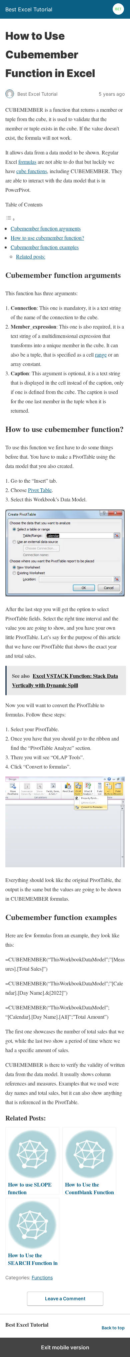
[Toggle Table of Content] (10, 218)
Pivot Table (40, 489)
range (101, 354)
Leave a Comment (65, 1298)
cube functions (31, 170)
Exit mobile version (65, 1347)
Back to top (113, 1327)
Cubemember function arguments (46, 228)
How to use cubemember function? (47, 237)
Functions (42, 1277)
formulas (27, 161)
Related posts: (30, 256)
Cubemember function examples (45, 247)
